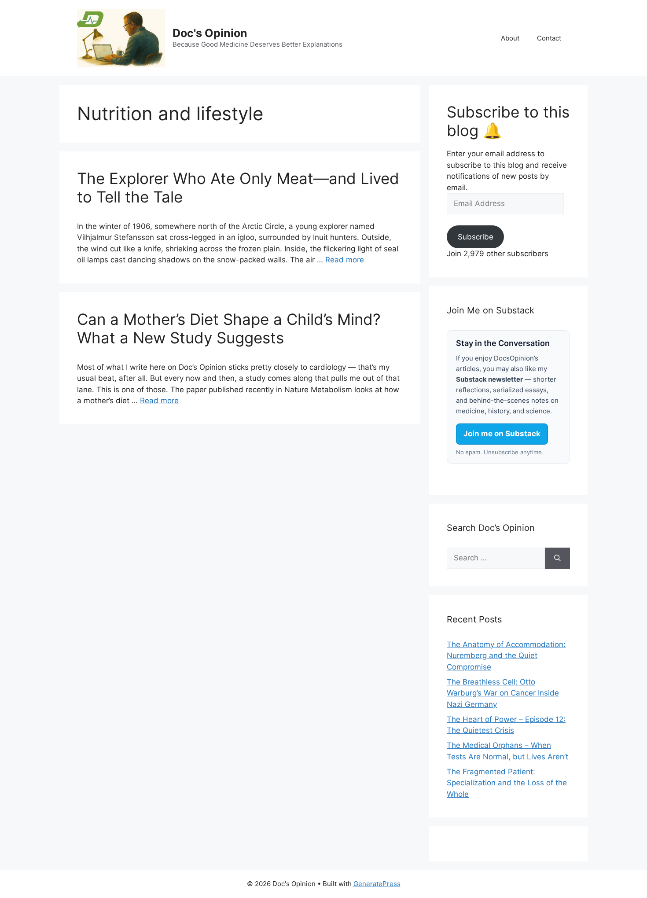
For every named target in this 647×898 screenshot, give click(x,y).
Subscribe (475, 236)
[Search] (557, 558)
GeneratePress (377, 884)
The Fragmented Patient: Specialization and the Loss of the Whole (507, 783)
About (510, 38)
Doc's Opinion (210, 33)
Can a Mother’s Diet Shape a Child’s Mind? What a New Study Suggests (229, 328)
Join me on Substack (501, 433)
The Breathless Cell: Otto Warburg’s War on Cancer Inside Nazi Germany (503, 693)
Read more (344, 259)
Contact (549, 38)
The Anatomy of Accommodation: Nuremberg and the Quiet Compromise (506, 655)
